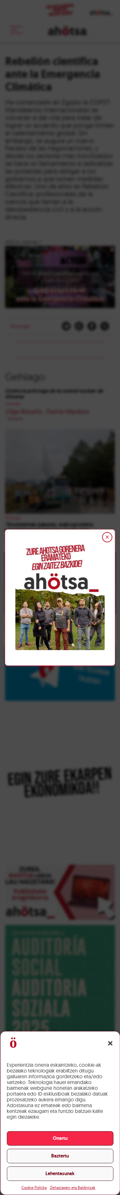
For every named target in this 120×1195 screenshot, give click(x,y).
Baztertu (60, 1156)
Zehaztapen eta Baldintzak (72, 1187)
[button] (110, 1043)
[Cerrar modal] (107, 537)
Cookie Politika (34, 1187)
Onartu (60, 1138)
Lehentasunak (60, 1173)
